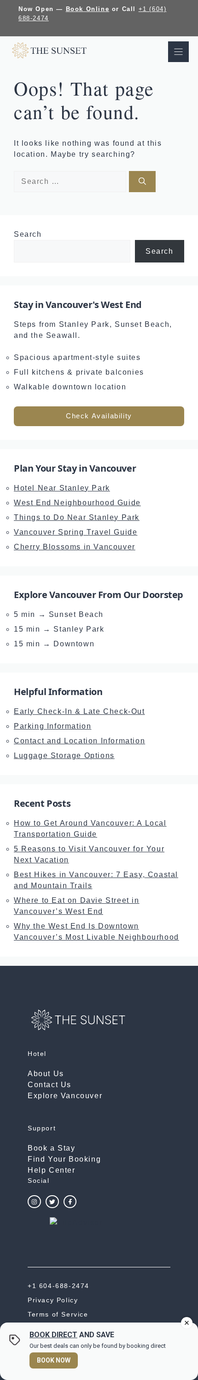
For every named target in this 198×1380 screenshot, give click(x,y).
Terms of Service (58, 1314)
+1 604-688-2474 (58, 1285)
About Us (46, 1074)
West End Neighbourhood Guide (77, 503)
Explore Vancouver (65, 1096)
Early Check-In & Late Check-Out (79, 711)
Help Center (52, 1170)
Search (28, 234)
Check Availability (99, 416)
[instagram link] (34, 1202)
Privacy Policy (53, 1300)
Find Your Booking (64, 1159)
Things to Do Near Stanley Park (77, 517)
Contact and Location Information (79, 741)
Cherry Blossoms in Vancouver (74, 547)
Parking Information (52, 726)
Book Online (88, 9)
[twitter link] (52, 1202)
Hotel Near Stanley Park (62, 488)
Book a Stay (52, 1148)
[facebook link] (70, 1202)
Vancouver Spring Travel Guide (75, 532)
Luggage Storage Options (64, 755)
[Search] (142, 181)
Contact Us (49, 1085)
